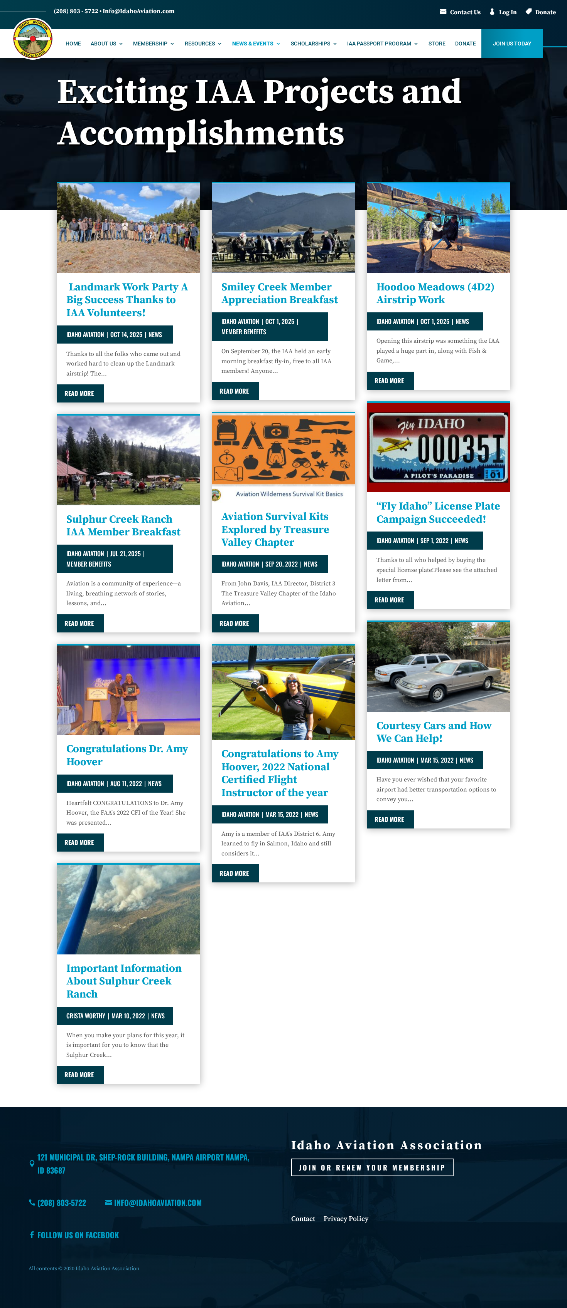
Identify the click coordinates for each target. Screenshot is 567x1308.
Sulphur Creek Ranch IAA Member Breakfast (123, 526)
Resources (200, 43)
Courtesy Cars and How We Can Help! (434, 732)
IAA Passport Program (379, 43)
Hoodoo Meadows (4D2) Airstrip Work (435, 293)
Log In (508, 12)
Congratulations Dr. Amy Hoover (127, 755)
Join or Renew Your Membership (372, 1167)
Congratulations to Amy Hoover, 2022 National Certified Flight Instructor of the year (280, 773)
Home (73, 43)
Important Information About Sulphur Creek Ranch (124, 981)
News (155, 334)
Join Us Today (512, 43)
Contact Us (465, 12)
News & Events (252, 43)
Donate (545, 12)
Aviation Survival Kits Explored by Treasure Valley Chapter (275, 529)
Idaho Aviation (85, 334)
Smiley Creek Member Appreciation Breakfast (279, 293)
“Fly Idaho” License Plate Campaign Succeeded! (438, 513)
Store (437, 43)
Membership (150, 43)
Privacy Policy (346, 1219)
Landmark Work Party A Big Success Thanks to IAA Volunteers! (127, 300)
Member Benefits (88, 563)
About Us (103, 43)
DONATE (465, 43)
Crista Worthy (85, 1015)
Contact (303, 1219)
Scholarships (310, 43)
